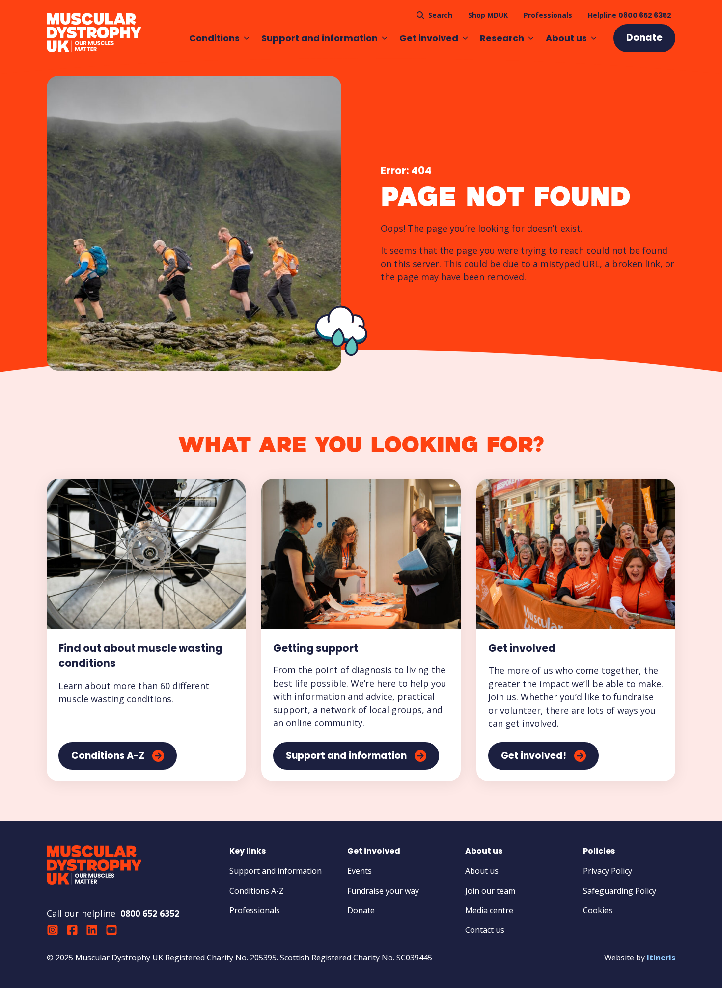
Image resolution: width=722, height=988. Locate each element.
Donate (361, 910)
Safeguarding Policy (619, 890)
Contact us (484, 930)
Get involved (428, 38)
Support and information (319, 38)
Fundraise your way (383, 890)
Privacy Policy (607, 871)
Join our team (490, 890)
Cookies (597, 910)
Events (359, 871)
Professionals (254, 910)
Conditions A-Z (256, 890)
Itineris (661, 957)
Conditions (214, 38)
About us (566, 38)
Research (502, 38)
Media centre (489, 910)
